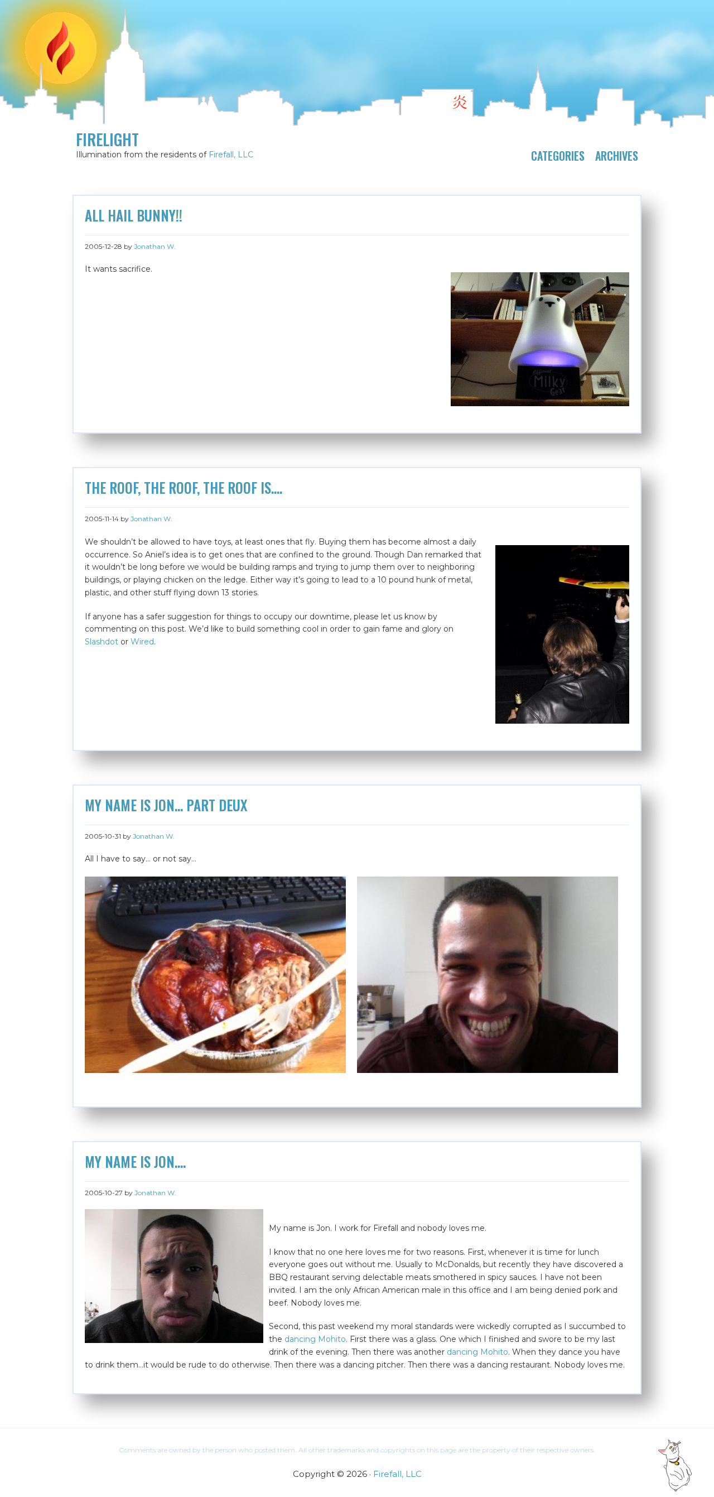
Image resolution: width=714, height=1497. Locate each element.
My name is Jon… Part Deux (166, 805)
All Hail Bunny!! (133, 215)
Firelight (107, 139)
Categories (558, 155)
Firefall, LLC (231, 155)
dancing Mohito (315, 1339)
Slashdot (101, 642)
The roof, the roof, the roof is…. (183, 487)
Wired (142, 642)
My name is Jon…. (135, 1161)
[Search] (664, 14)
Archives (616, 155)
